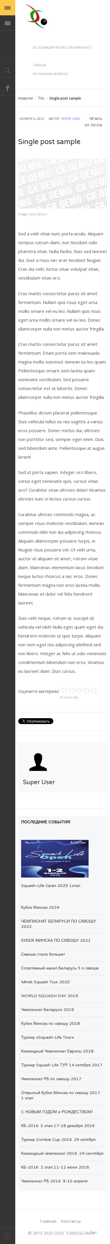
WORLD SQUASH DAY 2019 (49, 995)
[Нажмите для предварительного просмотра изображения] (62, 183)
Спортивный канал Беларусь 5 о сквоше (60, 968)
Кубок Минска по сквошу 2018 (50, 1023)
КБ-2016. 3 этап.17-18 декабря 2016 (58, 1125)
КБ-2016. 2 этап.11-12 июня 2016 (55, 1167)
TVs (41, 98)
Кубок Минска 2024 (40, 907)
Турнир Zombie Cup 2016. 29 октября (58, 1139)
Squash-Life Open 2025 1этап (50, 885)
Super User (70, 118)
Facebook (7, 87)
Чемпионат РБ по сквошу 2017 (51, 1078)
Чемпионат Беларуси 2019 (47, 1009)
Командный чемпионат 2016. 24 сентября (62, 1153)
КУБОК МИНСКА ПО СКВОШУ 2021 (56, 940)
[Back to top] (7, 1236)
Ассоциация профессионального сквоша (36, 16)
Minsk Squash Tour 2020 (45, 981)
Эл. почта (93, 125)
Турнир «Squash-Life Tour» (47, 1037)
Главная (48, 1221)
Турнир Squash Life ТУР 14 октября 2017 (61, 1065)
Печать (95, 118)
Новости (25, 98)
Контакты (71, 1221)
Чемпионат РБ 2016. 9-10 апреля (54, 1181)
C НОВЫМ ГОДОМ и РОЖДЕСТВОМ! (57, 1111)
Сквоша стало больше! (43, 954)
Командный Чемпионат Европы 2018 (57, 1051)
